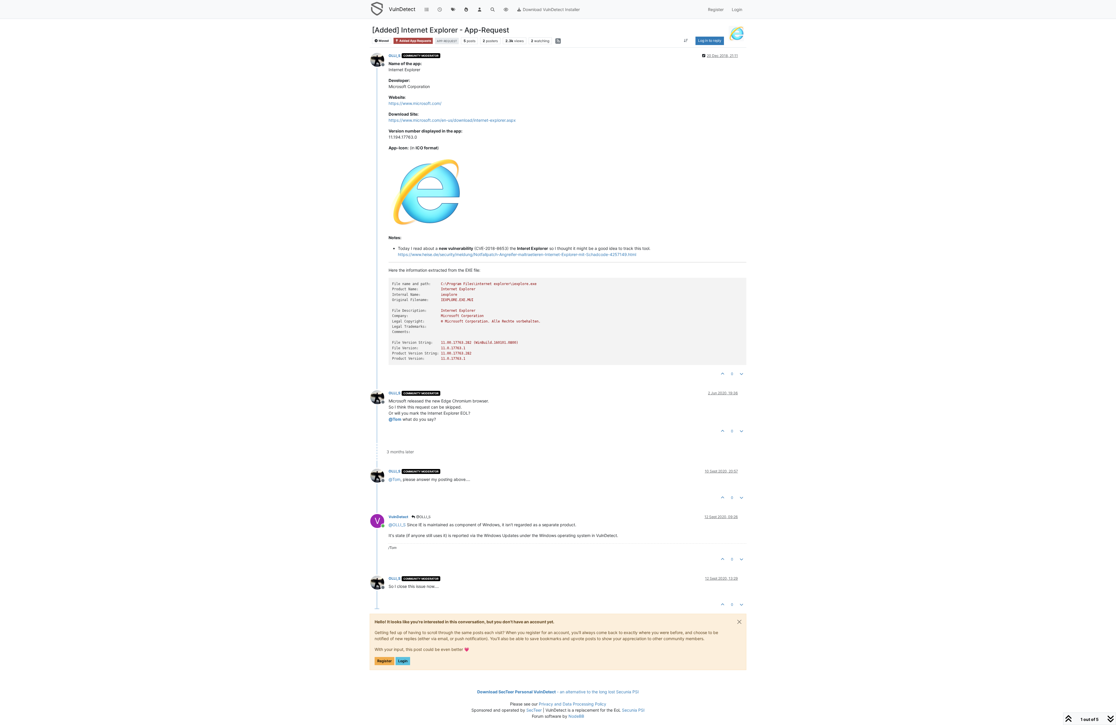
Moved (383, 41)
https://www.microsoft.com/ (415, 103)
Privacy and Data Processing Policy (572, 703)
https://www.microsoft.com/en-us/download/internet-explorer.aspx (452, 120)
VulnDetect (402, 9)
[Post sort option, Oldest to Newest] (686, 41)
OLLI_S (394, 55)
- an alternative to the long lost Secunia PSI (558, 691)
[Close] (739, 622)
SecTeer (534, 710)
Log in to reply (709, 40)
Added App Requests (415, 41)
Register (384, 661)
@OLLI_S (423, 517)
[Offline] (379, 59)
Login (402, 661)
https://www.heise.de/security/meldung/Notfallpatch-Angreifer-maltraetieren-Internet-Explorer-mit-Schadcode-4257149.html (517, 254)
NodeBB (576, 716)
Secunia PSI (633, 710)
